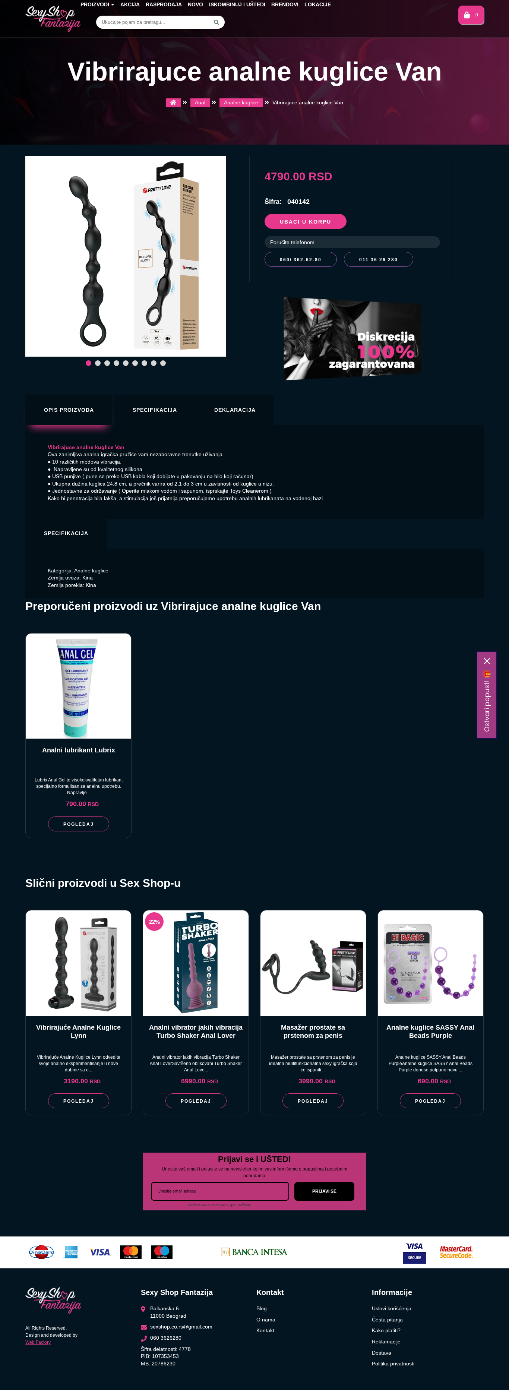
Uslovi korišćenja (391, 1308)
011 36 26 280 (378, 259)
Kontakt (265, 1330)
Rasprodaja (164, 4)
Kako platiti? (386, 1330)
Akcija (130, 4)
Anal (200, 102)
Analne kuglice (241, 102)
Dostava (381, 1353)
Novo (195, 4)
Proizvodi (94, 4)
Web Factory (38, 1342)
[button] (88, 363)
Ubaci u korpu (305, 222)
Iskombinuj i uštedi (237, 4)
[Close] (487, 661)
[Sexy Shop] (173, 102)
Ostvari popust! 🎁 (486, 701)
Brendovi (284, 4)
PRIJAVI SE (324, 1191)
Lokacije (317, 4)
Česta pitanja (387, 1320)
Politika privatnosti (393, 1364)
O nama (265, 1320)
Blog (261, 1308)
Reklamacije (386, 1342)
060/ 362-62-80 (301, 259)
